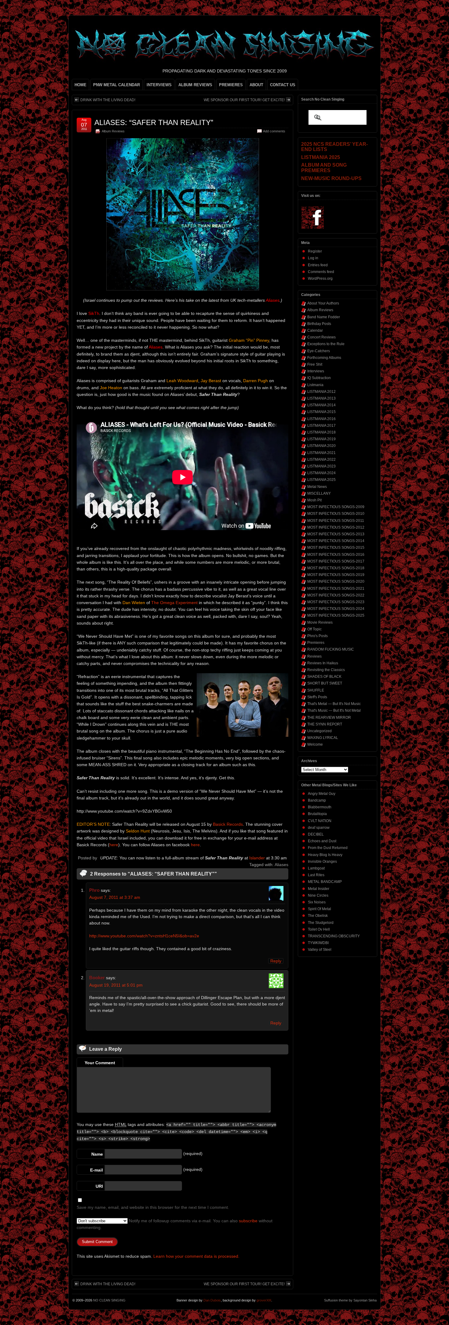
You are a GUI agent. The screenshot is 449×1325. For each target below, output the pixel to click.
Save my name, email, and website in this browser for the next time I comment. (153, 1207)
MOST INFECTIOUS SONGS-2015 (335, 547)
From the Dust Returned (328, 848)
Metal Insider (318, 889)
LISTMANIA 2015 (321, 412)
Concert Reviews (321, 337)
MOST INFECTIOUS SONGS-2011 (335, 521)
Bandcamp (317, 800)
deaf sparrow (319, 827)
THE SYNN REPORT (324, 724)
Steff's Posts (317, 697)
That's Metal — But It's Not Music (334, 704)
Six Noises (317, 902)
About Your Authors (323, 303)
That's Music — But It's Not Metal (334, 710)
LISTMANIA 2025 (321, 480)
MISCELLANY (319, 493)
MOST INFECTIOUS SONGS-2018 (335, 568)
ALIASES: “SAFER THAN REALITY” (153, 122)
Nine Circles (318, 895)
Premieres (315, 642)
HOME (80, 85)
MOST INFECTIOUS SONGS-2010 (335, 513)
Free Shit (314, 364)
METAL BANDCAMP (325, 882)
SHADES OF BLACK (324, 676)
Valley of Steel (319, 949)
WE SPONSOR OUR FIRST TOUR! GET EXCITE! (244, 100)
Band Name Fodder (323, 317)
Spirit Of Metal (319, 909)
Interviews (315, 371)
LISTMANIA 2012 (321, 391)
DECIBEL (316, 834)
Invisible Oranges (322, 861)
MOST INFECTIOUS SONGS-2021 (335, 588)
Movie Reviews (320, 622)
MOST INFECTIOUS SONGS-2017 (335, 561)
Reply (275, 960)
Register (315, 251)
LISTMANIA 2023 (321, 466)
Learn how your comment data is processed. (196, 1256)
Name (97, 1154)
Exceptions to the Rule (326, 344)
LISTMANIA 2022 (321, 459)
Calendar (315, 330)
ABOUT (256, 85)
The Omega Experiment (174, 602)
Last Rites (316, 875)
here (113, 844)
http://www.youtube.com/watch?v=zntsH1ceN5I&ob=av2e (144, 935)
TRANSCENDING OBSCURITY (334, 936)
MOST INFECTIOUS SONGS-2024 (335, 609)
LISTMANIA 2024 (321, 473)
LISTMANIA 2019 (321, 439)
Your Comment (100, 1062)
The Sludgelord (321, 923)
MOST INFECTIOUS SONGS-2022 (335, 595)
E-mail (96, 1170)
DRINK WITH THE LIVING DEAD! (107, 100)
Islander (257, 857)
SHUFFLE (315, 690)
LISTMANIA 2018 (321, 432)
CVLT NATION (319, 821)
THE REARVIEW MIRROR (329, 717)
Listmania (315, 385)
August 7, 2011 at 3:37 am (114, 897)
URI (99, 1186)
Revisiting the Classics (326, 670)
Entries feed (318, 265)
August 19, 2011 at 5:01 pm (116, 985)
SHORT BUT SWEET (324, 683)
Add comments (274, 131)
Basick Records (228, 824)
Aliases (281, 864)
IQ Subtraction (319, 378)
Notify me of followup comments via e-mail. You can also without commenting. (174, 1224)
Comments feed (321, 272)
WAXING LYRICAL (322, 738)
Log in (313, 258)
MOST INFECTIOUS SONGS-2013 (335, 534)
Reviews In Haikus (322, 663)
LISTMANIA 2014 (321, 405)
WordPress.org (320, 278)
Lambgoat (316, 868)
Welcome (315, 744)
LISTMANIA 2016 (321, 419)
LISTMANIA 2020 (321, 446)
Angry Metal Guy (321, 794)
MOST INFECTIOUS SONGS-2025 (335, 615)
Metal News (317, 487)
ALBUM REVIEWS (195, 85)
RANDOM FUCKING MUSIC (330, 649)
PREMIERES (231, 85)
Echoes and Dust (322, 841)
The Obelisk (318, 915)
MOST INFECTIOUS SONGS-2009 (335, 507)
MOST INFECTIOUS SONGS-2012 (335, 527)
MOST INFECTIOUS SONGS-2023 (335, 602)
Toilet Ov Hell (319, 929)
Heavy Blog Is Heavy (325, 855)
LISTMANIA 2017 (321, 425)
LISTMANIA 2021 (321, 453)
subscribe (248, 1220)
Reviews (314, 656)
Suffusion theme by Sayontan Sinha (350, 1300)
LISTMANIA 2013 (321, 398)
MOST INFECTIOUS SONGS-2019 (335, 575)
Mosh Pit (314, 500)
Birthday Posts (319, 324)
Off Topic (314, 629)
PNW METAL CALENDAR (116, 85)
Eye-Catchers (318, 351)
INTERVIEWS (159, 85)
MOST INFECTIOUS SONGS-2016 (335, 554)
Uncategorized (319, 731)
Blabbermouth (319, 807)
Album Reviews (113, 131)
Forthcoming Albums (324, 358)
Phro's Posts (317, 636)
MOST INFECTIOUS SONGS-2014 (335, 541)
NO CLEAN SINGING (109, 1300)
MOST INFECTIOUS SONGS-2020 (335, 581)
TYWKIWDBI (318, 943)
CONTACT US (282, 85)
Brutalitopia (317, 814)
